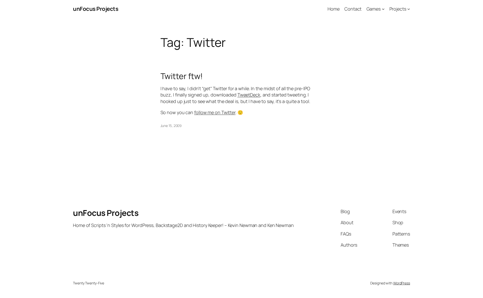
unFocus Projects (95, 9)
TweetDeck (248, 95)
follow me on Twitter (214, 112)
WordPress (401, 283)
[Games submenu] (383, 9)
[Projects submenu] (408, 9)
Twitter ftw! (181, 76)
